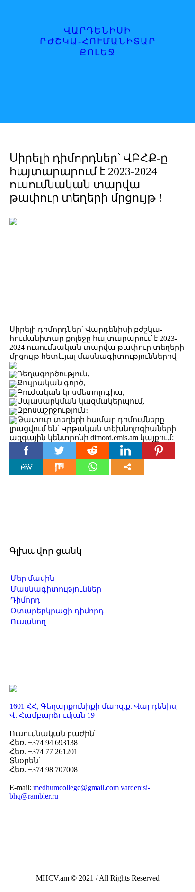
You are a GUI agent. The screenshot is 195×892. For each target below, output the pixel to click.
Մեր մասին (32, 578)
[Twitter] (59, 450)
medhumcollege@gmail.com (76, 787)
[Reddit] (92, 450)
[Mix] (59, 467)
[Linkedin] (125, 450)
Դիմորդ (25, 600)
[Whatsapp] (92, 467)
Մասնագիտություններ (55, 589)
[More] (127, 467)
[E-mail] (108, 78)
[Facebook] (71, 78)
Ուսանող (28, 622)
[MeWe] (26, 467)
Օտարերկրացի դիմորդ (57, 611)
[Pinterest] (158, 450)
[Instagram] (89, 78)
